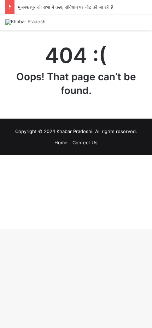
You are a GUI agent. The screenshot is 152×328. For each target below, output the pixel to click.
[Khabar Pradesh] (25, 22)
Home (61, 142)
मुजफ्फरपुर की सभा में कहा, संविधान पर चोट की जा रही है (65, 7)
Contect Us (85, 142)
